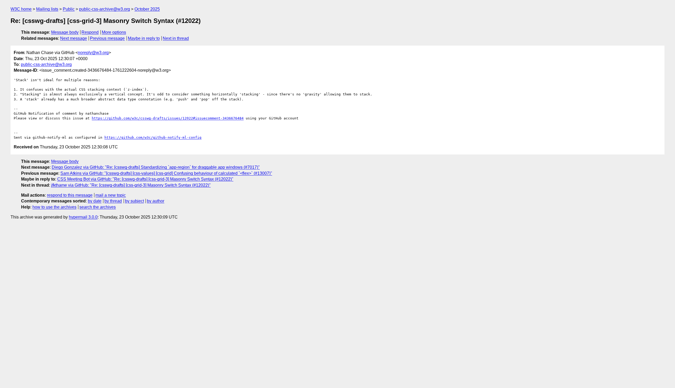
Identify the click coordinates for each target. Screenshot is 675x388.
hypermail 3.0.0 (83, 217)
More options (114, 32)
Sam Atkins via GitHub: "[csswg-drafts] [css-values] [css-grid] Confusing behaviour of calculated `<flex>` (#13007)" (166, 173)
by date (95, 201)
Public (69, 9)
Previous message (107, 38)
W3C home (21, 9)
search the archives (97, 207)
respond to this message (70, 195)
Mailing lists (47, 9)
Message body (65, 32)
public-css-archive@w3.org (104, 9)
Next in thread (176, 38)
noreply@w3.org (93, 52)
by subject (134, 201)
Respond (90, 32)
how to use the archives (54, 207)
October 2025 (147, 9)
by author (155, 201)
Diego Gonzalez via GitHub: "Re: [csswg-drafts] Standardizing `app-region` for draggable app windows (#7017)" (156, 167)
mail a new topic (110, 195)
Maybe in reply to (144, 38)
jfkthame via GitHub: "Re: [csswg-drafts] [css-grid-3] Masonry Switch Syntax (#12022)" (131, 185)
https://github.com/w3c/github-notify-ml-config (152, 137)
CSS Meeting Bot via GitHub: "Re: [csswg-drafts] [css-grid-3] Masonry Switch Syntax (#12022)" (145, 179)
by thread (113, 201)
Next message (73, 38)
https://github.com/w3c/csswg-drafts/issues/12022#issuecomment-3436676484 (168, 118)
